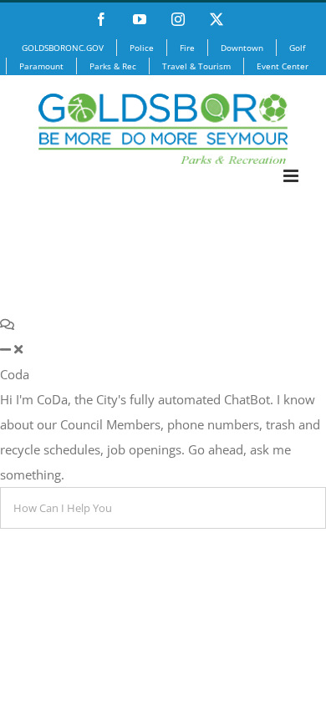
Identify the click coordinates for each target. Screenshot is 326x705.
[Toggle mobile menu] (292, 176)
